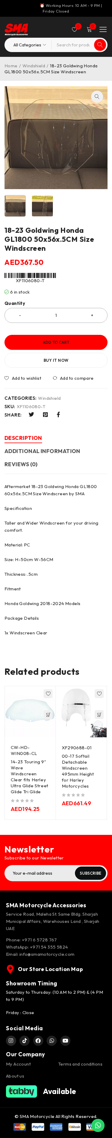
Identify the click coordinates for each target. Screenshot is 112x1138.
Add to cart (56, 342)
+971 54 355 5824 (49, 947)
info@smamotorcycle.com (47, 954)
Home (11, 66)
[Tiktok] (24, 1041)
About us (15, 1076)
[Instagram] (11, 1041)
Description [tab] (23, 437)
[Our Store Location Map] (10, 969)
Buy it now (56, 360)
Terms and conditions (80, 1064)
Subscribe (90, 873)
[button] (97, 97)
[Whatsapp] (52, 1041)
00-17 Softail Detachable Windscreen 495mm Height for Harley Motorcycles (78, 771)
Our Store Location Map (50, 969)
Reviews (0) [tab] (21, 464)
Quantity (14, 303)
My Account (18, 1064)
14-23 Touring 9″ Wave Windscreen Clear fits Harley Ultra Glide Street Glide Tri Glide (29, 776)
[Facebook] (38, 1041)
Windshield (33, 66)
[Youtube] (65, 1041)
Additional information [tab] (42, 451)
